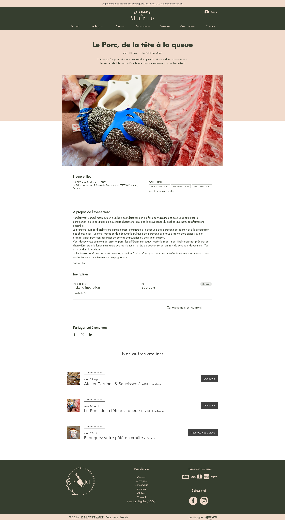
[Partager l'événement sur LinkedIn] (90, 334)
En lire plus (79, 263)
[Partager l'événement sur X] (82, 334)
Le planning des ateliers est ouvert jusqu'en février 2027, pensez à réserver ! (142, 3)
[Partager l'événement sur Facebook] (74, 334)
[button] (110, 384)
